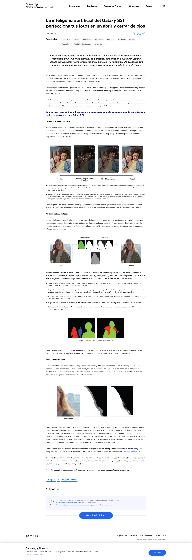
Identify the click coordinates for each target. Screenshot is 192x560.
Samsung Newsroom (131, 452)
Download (134, 33)
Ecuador (77, 39)
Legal (141, 536)
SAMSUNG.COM (159, 536)
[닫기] (164, 545)
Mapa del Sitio (122, 536)
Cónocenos (133, 6)
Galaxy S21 (51, 480)
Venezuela (98, 44)
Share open (139, 33)
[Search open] (160, 6)
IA (58, 480)
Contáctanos (133, 536)
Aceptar (157, 553)
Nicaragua (122, 39)
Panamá (132, 39)
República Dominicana (82, 44)
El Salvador (87, 39)
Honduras (110, 39)
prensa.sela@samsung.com (101, 505)
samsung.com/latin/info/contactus (69, 503)
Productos (92, 6)
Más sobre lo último (95, 515)
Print (143, 33)
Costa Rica (66, 39)
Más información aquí (35, 554)
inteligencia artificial (69, 480)
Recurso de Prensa (112, 6)
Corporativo (74, 6)
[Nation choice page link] (164, 6)
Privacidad (148, 536)
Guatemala (99, 39)
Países (149, 6)
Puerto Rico (66, 44)
